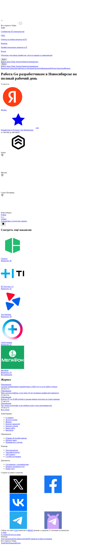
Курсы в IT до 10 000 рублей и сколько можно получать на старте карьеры (30, 399)
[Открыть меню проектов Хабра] (2, 20)
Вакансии (5, 68)
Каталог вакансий (13, 424)
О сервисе (10, 418)
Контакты (9, 430)
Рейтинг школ (11, 440)
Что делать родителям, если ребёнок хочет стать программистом (26, 405)
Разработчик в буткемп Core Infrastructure (17, 130)
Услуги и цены (11, 420)
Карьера (12, 543)
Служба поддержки (13, 457)
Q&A (7, 543)
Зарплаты (60, 68)
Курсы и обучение (27, 68)
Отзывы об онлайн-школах (16, 438)
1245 (16, 530)
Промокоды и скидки (14, 442)
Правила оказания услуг (15, 467)
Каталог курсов (12, 426)
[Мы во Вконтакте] (18, 510)
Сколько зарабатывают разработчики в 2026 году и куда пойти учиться (29, 387)
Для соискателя (12, 450)
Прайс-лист (10, 469)
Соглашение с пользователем (17, 464)
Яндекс (4, 110)
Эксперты (38, 68)
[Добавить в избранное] (3, 224)
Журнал (67, 68)
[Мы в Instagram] (53, 510)
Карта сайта (10, 428)
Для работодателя (12, 452)
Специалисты (14, 68)
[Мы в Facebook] (53, 492)
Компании (46, 68)
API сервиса (10, 454)
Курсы (18, 543)
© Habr (3, 532)
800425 (30, 530)
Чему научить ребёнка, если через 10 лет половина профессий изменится (30, 393)
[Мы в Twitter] (18, 492)
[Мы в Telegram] (18, 528)
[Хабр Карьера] (10, 23)
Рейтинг (53, 68)
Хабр (3, 543)
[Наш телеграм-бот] (53, 528)
